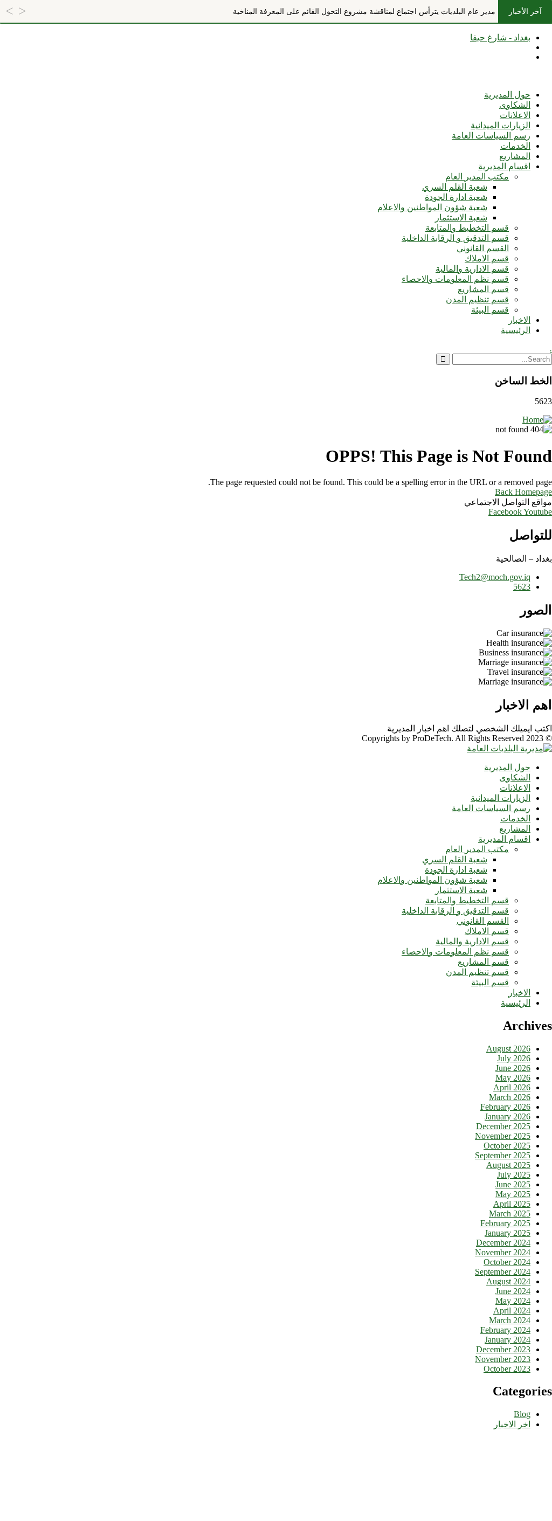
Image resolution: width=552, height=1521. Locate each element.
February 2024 (505, 1330)
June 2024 (512, 1291)
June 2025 (512, 1184)
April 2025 (511, 1203)
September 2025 (502, 1155)
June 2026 (512, 1068)
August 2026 (508, 1048)
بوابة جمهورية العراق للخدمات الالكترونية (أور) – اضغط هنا (450, 75)
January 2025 (507, 1232)
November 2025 (502, 1135)
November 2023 (502, 1359)
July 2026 (513, 1058)
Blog (522, 1414)
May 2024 (512, 1300)
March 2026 (509, 1097)
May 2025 (512, 1194)
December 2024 (503, 1242)
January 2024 (507, 1339)
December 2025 (503, 1126)
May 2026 (512, 1077)
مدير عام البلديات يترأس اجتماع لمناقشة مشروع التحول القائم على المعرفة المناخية (364, 11)
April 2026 (511, 1087)
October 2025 (507, 1145)
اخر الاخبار (512, 1424)
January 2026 (507, 1116)
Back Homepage (523, 491)
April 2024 (511, 1310)
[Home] (537, 419)
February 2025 (505, 1223)
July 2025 (513, 1174)
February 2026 (505, 1106)
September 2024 (502, 1271)
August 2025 (508, 1165)
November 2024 (502, 1252)
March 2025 (509, 1213)
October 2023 (507, 1368)
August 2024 (508, 1281)
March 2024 (509, 1320)
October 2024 (507, 1262)
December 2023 (503, 1349)
